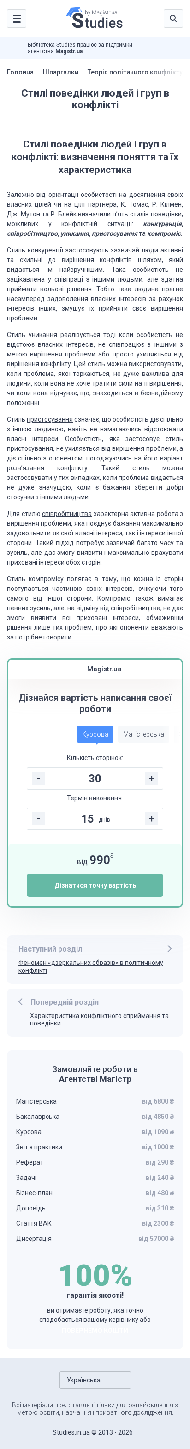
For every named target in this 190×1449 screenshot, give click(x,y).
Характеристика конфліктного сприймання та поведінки (99, 1019)
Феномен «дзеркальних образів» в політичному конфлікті (90, 966)
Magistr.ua (69, 51)
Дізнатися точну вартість (95, 885)
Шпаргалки (60, 72)
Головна (20, 72)
